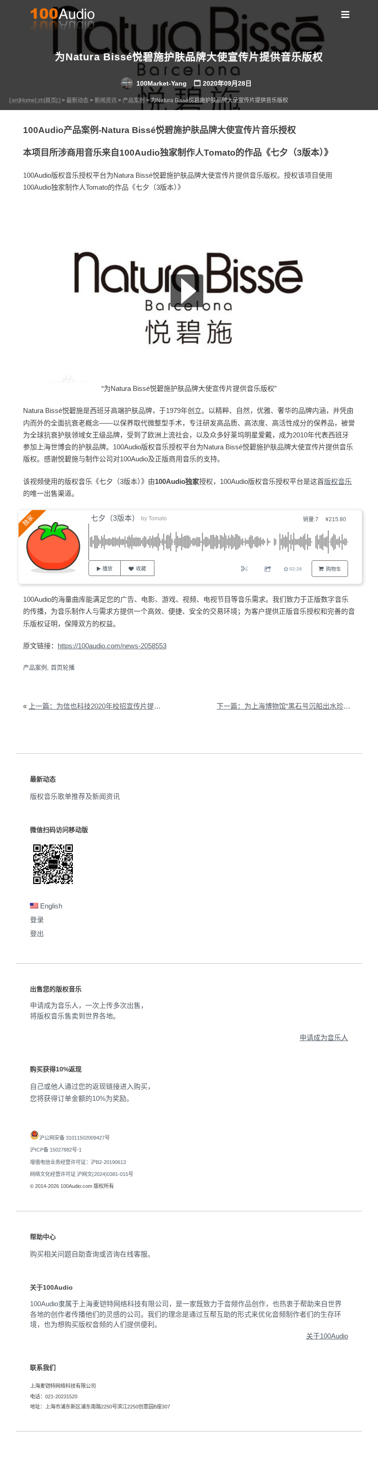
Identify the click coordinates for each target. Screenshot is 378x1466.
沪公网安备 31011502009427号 (74, 1137)
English (50, 906)
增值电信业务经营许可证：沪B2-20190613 (78, 1162)
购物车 (333, 569)
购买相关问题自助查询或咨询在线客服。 (92, 1254)
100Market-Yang (161, 83)
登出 (37, 933)
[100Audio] (62, 21)
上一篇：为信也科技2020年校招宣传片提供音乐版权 (109, 706)
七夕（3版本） (115, 518)
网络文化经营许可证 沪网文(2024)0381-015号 (81, 1174)
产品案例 (35, 667)
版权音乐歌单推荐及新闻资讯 (75, 796)
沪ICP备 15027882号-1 (56, 1149)
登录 (37, 920)
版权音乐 (338, 481)
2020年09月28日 (227, 83)
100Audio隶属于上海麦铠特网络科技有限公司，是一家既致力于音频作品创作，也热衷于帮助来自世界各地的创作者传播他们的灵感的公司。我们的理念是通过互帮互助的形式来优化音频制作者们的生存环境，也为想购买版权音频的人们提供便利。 (186, 1314)
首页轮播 (63, 667)
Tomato (157, 518)
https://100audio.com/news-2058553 (112, 646)
